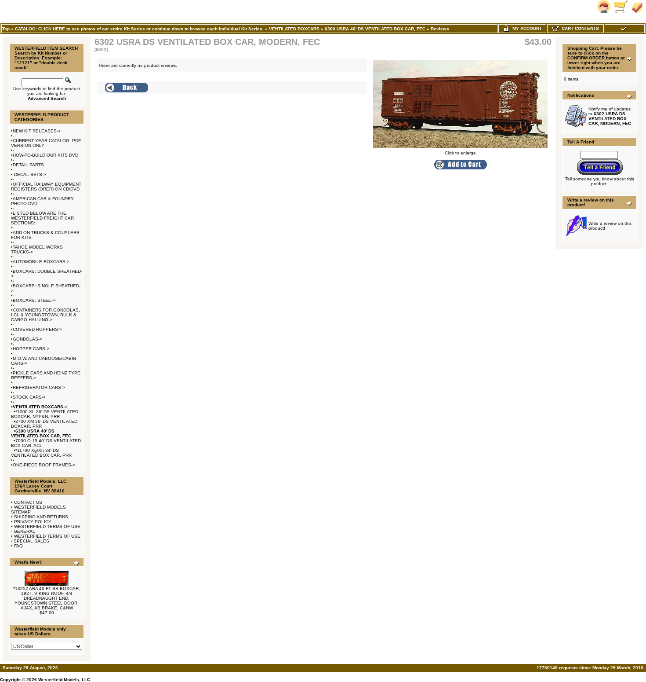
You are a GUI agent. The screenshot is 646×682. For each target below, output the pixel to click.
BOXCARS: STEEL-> (34, 300)
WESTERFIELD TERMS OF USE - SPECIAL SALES (45, 538)
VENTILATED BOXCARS (294, 28)
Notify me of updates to (609, 116)
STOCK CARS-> (29, 397)
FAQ (18, 545)
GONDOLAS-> (27, 339)
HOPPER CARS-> (31, 348)
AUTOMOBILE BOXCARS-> (41, 261)
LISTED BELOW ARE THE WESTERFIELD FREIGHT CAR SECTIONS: (42, 218)
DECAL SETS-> (29, 174)
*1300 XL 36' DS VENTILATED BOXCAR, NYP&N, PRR (44, 414)
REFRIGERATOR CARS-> (39, 387)
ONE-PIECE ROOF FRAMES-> (44, 464)
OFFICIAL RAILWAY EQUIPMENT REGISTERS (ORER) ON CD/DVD (46, 186)
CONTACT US (28, 502)
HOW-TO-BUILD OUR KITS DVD (45, 155)
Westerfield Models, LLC (64, 679)
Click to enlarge (460, 152)
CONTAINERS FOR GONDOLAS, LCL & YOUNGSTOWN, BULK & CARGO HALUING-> (45, 315)
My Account (526, 28)
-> (40, 406)
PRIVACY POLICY (32, 521)
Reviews (440, 28)
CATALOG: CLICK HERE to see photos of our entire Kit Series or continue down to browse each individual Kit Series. (139, 28)
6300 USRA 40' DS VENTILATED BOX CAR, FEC (375, 28)
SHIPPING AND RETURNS (41, 516)
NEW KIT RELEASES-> (37, 130)
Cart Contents (579, 28)
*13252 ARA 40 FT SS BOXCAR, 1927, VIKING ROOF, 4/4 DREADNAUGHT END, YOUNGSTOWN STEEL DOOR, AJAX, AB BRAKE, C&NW (46, 598)
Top (6, 28)
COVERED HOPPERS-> (37, 329)
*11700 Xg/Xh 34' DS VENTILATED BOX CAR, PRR (41, 453)
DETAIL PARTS (28, 164)
